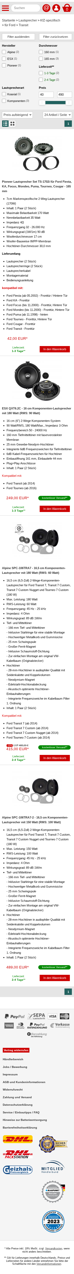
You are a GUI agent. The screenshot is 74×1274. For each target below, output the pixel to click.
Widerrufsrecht (13, 1089)
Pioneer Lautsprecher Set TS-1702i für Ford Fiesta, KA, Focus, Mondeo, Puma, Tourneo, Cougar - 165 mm (37, 186)
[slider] (42, 102)
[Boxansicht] (12, 123)
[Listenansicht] (5, 123)
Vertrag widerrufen (16, 1050)
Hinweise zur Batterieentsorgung (25, 1119)
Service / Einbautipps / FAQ (21, 1112)
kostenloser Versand (53, 497)
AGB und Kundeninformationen (24, 1082)
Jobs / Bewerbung (15, 1066)
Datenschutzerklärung (18, 1104)
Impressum (10, 1074)
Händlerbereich (13, 1059)
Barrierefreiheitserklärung (20, 1127)
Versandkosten (53, 1248)
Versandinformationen (49, 1263)
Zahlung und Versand (17, 1097)
